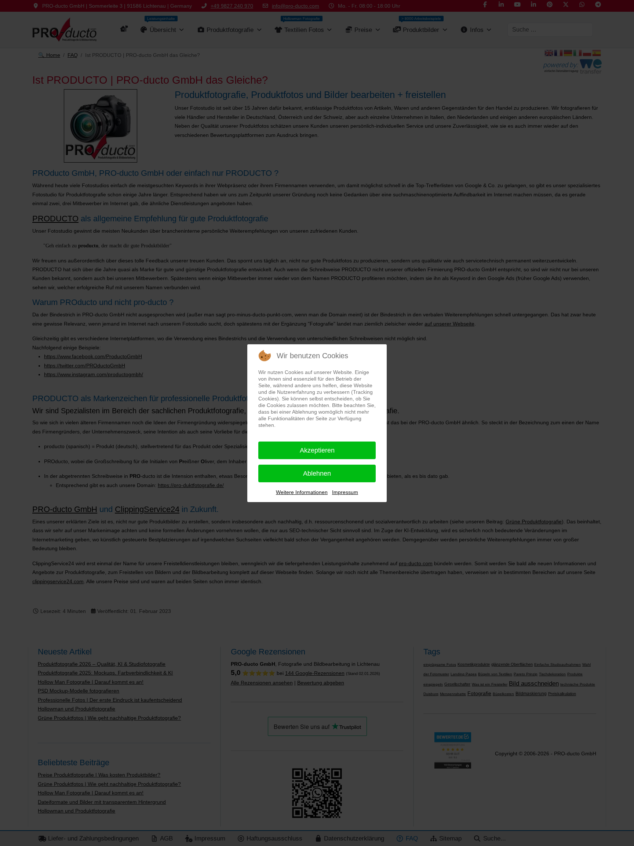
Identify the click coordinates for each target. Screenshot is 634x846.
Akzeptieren (317, 450)
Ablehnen (317, 473)
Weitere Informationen (302, 492)
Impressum (345, 492)
